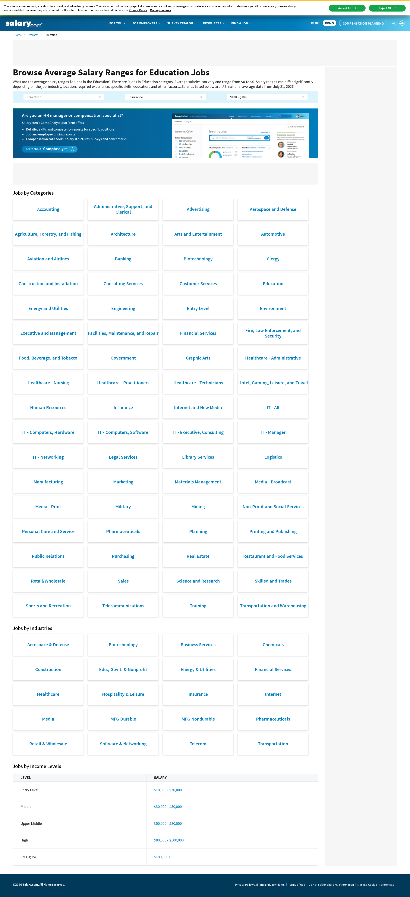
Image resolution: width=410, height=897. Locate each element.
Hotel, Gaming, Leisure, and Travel (273, 383)
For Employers (144, 23)
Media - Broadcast (273, 482)
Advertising (198, 209)
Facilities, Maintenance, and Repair (123, 333)
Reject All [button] (385, 8)
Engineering (123, 308)
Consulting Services (123, 283)
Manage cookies (160, 10)
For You (116, 23)
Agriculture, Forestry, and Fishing (48, 234)
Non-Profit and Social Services (273, 506)
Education (273, 283)
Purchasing (123, 556)
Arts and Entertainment (198, 234)
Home (18, 35)
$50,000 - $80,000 (168, 823)
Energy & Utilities (198, 669)
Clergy (273, 259)
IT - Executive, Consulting (198, 432)
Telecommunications (123, 606)
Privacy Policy (138, 10)
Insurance (123, 407)
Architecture (123, 234)
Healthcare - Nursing (48, 383)
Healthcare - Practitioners (123, 383)
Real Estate (198, 556)
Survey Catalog (180, 23)
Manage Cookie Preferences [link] (375, 885)
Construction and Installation (48, 283)
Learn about (34, 149)
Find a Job (239, 23)
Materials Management (198, 482)
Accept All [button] (344, 8)
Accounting (48, 209)
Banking (123, 259)
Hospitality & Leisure (123, 694)
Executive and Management (48, 333)
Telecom (198, 744)
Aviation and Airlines (48, 259)
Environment (273, 308)
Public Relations (48, 556)
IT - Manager (273, 432)
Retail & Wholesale (48, 744)
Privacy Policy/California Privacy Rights (260, 885)
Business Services (198, 644)
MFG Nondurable (198, 719)
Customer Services (198, 283)
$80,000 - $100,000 (169, 840)
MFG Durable (123, 719)
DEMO (329, 23)
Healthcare (48, 694)
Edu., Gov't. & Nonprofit (123, 669)
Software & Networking (123, 744)
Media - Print (48, 506)
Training (198, 606)
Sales (123, 581)
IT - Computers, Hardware (48, 432)
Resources (212, 23)
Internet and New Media (198, 407)
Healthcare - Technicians (198, 383)
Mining (198, 506)
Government (123, 358)
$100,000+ (162, 856)
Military (123, 506)
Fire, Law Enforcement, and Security (273, 333)
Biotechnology (198, 259)
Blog (315, 23)
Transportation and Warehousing (273, 606)
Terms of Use (296, 885)
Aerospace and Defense (273, 209)
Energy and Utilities (48, 308)
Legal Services (123, 457)
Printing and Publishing (273, 531)
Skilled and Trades (273, 581)
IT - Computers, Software (123, 432)
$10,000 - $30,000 (168, 789)
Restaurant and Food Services (273, 556)
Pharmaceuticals (123, 531)
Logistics (273, 457)
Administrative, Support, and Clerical (123, 209)
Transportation (273, 744)
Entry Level (198, 308)
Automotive (273, 234)
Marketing (123, 482)
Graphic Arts (198, 358)
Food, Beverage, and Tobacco (48, 358)
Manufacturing (48, 482)
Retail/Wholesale (48, 581)
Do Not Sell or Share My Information (331, 885)
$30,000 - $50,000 (168, 806)
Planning (198, 531)
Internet (273, 694)
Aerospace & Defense (48, 644)
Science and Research (198, 581)
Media (48, 719)
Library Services (198, 457)
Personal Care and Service (48, 531)
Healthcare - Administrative (273, 358)
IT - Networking (48, 457)
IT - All (273, 407)
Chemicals (273, 644)
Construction (48, 669)
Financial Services (198, 333)
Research (33, 35)
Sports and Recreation (48, 606)
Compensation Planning (363, 23)
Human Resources (48, 407)
